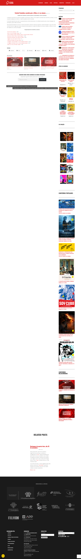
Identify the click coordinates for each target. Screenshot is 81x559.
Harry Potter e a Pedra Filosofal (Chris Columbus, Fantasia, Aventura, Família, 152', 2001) (66, 240)
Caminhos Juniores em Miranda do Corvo (67, 390)
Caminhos (40, 2)
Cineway (9, 466)
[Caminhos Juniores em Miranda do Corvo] (15, 61)
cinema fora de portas (13, 546)
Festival (56, 2)
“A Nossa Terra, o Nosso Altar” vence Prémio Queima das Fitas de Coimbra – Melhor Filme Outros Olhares (35, 88)
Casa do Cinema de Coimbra (65, 213)
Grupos (9, 544)
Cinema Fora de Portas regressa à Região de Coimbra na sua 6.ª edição (65, 28)
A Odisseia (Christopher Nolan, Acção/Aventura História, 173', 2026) (66, 336)
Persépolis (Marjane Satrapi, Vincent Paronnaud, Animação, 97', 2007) (67, 364)
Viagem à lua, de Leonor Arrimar (14, 38)
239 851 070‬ (27, 543)
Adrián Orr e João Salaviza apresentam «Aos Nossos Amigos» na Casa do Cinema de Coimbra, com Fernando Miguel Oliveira (66, 50)
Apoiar (9, 548)
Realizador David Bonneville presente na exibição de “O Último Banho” (21, 86)
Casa (51, 2)
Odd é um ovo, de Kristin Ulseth (13, 44)
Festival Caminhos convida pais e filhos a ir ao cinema (30, 13)
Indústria (61, 2)
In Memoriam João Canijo (61, 457)
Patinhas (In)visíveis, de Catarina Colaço (15, 37)
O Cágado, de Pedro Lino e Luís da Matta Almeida (17, 43)
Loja (73, 2)
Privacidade (10, 557)
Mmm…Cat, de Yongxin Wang (13, 33)
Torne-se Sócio (11, 551)
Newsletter (43, 542)
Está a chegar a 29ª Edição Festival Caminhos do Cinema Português (65, 419)
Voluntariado (11, 553)
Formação (68, 2)
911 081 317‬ (28, 546)
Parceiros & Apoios (41, 493)
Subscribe (42, 79)
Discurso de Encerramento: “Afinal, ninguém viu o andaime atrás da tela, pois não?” (40, 448)
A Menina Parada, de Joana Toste (14, 40)
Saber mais (10, 479)
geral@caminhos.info (32, 542)
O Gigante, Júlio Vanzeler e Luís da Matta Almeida (17, 41)
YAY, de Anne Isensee (11, 31)
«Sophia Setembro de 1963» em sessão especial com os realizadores (68, 33)
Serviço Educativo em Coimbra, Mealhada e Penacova (66, 405)
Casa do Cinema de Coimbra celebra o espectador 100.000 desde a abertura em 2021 (66, 38)
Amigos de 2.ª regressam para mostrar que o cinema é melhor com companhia (66, 253)
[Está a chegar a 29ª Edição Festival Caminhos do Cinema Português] (49, 61)
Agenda (46, 2)
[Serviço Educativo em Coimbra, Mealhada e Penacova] (32, 61)
